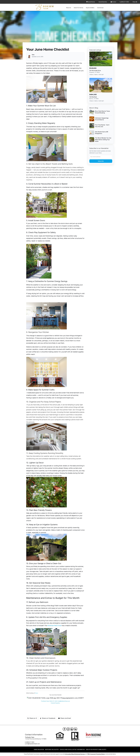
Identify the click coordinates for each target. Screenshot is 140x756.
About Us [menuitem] (68, 7)
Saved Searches (103, 2)
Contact (114, 2)
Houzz (36, 693)
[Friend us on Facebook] (64, 729)
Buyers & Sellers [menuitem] (90, 7)
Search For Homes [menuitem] (78, 7)
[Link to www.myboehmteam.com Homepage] (44, 7)
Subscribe (101, 161)
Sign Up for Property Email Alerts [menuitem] (96, 749)
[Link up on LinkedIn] (75, 729)
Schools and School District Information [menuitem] (72, 749)
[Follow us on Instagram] (68, 729)
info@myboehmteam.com (33, 743)
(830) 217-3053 (125, 2)
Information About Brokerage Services (75, 754)
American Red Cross (54, 625)
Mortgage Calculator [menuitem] (52, 749)
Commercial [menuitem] (100, 7)
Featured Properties (55, 703)
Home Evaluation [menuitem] (39, 749)
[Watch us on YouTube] (72, 729)
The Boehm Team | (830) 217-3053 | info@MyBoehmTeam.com (55, 701)
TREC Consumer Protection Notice (96, 754)
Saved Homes (91, 2)
